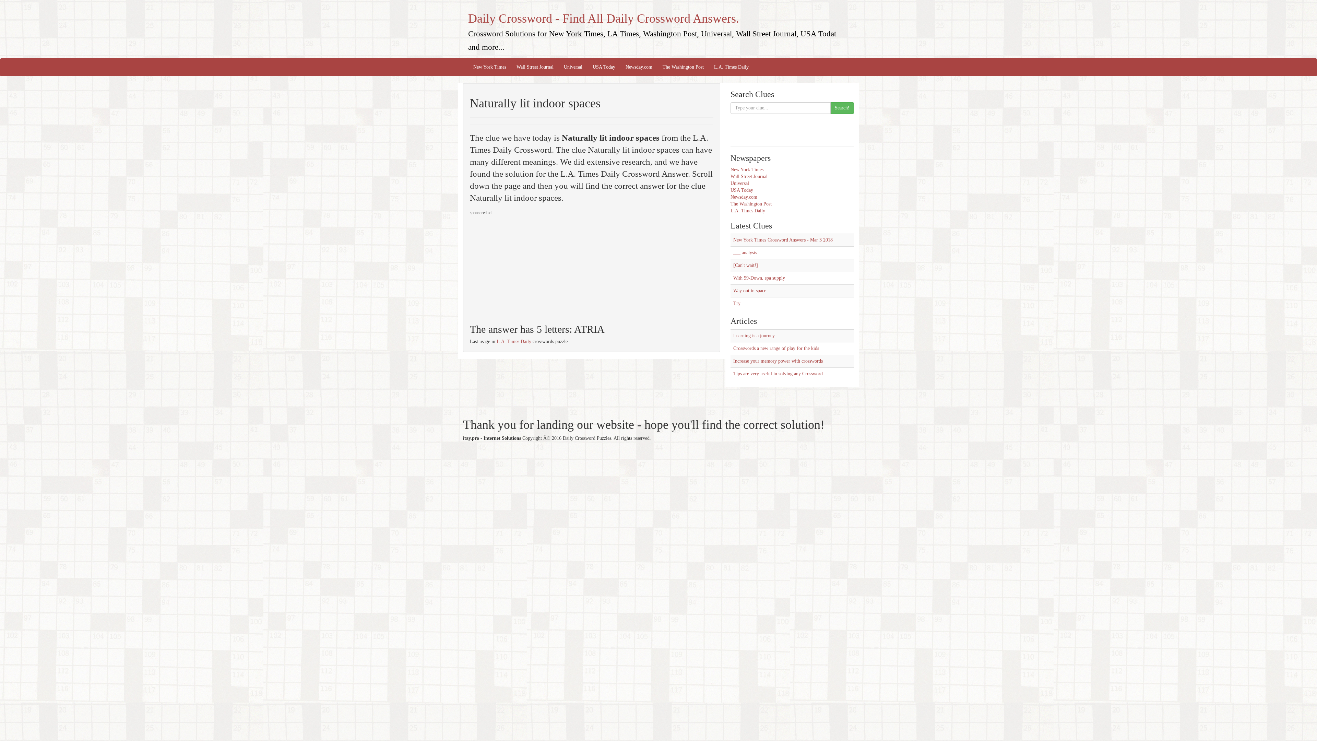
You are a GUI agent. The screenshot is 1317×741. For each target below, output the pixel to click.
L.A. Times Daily (731, 67)
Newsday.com (639, 67)
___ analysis (745, 252)
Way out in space (749, 290)
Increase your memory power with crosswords (778, 361)
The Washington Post (683, 67)
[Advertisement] (527, 267)
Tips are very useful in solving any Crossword (778, 373)
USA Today (604, 67)
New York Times (489, 67)
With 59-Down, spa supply (759, 278)
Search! (842, 107)
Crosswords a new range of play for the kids (776, 348)
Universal (573, 67)
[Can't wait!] (745, 265)
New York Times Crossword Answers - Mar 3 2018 (783, 240)
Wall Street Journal (535, 67)
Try (736, 303)
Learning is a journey (754, 335)
